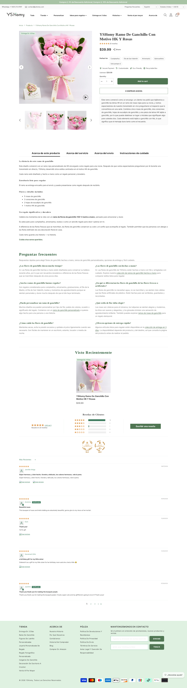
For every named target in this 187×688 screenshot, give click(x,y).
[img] (24, 466)
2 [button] (90, 604)
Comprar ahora (133, 91)
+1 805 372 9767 (16, 7)
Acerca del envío (104, 153)
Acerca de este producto (46, 153)
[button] (21, 67)
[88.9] (100, 446)
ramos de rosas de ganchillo (149, 313)
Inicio (21, 25)
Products (29, 25)
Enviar (156, 639)
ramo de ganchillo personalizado (66, 310)
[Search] (165, 14)
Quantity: (103, 76)
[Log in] (171, 14)
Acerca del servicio (77, 153)
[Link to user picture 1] (25, 487)
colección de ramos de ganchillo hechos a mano (136, 273)
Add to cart (143, 81)
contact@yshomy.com (36, 7)
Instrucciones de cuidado (134, 153)
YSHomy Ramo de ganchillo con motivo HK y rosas (92, 397)
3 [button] (94, 604)
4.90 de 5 (48, 425)
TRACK (156, 647)
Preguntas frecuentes (132, 7)
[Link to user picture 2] (39, 487)
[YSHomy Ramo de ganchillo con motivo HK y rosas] (93, 375)
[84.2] (87, 446)
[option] (55, 67)
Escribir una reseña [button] (145, 426)
